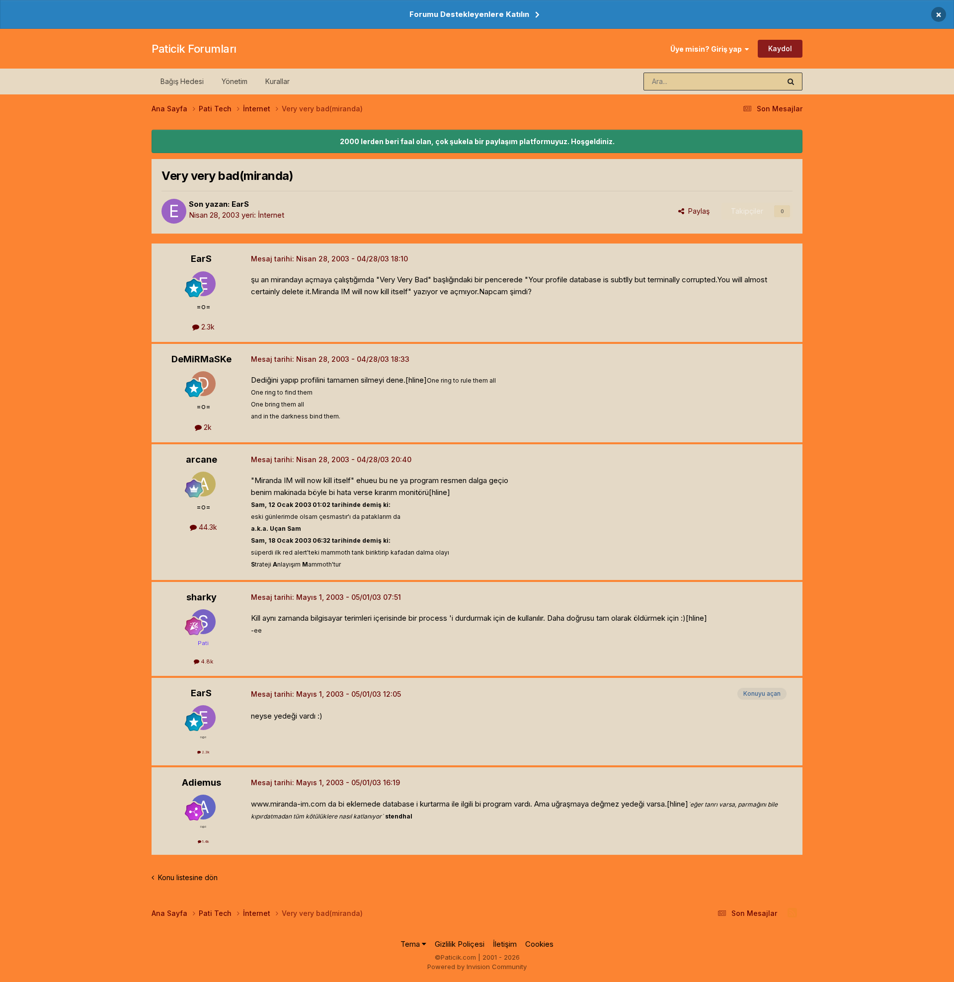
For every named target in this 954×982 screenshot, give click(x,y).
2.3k (207, 327)
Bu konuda (750, 81)
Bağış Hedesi (182, 81)
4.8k (206, 661)
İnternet (271, 215)
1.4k (205, 841)
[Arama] (791, 81)
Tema (411, 944)
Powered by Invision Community (477, 967)
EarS (240, 204)
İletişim (505, 944)
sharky (201, 597)
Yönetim (234, 81)
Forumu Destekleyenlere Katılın (469, 14)
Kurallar (277, 81)
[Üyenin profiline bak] (173, 211)
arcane (201, 459)
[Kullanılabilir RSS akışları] (792, 913)
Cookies (539, 944)
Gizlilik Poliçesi (459, 944)
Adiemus (201, 782)
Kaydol (780, 48)
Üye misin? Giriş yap (707, 49)
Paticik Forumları (194, 48)
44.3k (207, 527)
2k (207, 427)
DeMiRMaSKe (201, 359)
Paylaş (697, 211)
